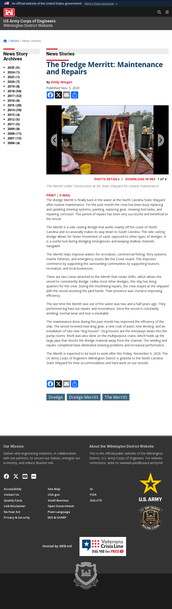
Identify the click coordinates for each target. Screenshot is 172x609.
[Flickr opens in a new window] (33, 476)
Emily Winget (61, 82)
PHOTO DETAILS (107, 179)
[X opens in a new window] (16, 476)
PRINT (51, 195)
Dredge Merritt (83, 397)
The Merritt (116, 397)
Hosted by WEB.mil (57, 546)
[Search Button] (157, 12)
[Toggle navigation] (165, 12)
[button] (101, 3)
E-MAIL (65, 195)
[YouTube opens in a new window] (25, 476)
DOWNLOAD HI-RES (140, 179)
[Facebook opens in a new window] (6, 476)
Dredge (56, 397)
